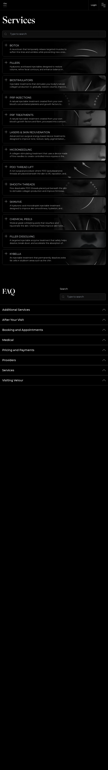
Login (94, 5)
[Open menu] (103, 5)
